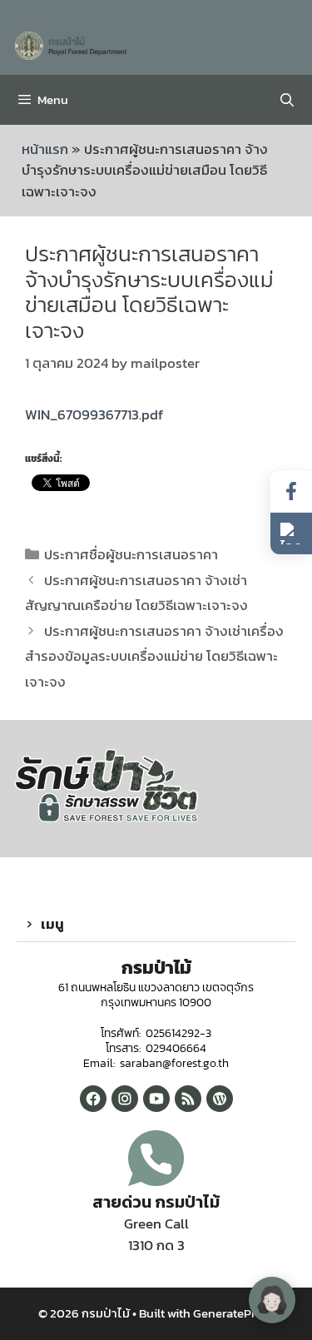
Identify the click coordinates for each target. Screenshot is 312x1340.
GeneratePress (233, 1313)
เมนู (52, 924)
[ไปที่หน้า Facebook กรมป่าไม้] (291, 491)
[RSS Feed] (188, 1098)
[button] (156, 924)
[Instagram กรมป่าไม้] (124, 1098)
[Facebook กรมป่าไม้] (93, 1098)
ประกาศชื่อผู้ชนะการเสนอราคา (131, 554)
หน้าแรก (45, 149)
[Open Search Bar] (286, 100)
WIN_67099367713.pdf (94, 414)
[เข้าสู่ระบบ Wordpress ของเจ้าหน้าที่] (219, 1098)
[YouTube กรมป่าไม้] (156, 1098)
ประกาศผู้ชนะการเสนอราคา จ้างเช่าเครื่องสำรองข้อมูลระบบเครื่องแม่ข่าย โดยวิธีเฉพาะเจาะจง (154, 656)
